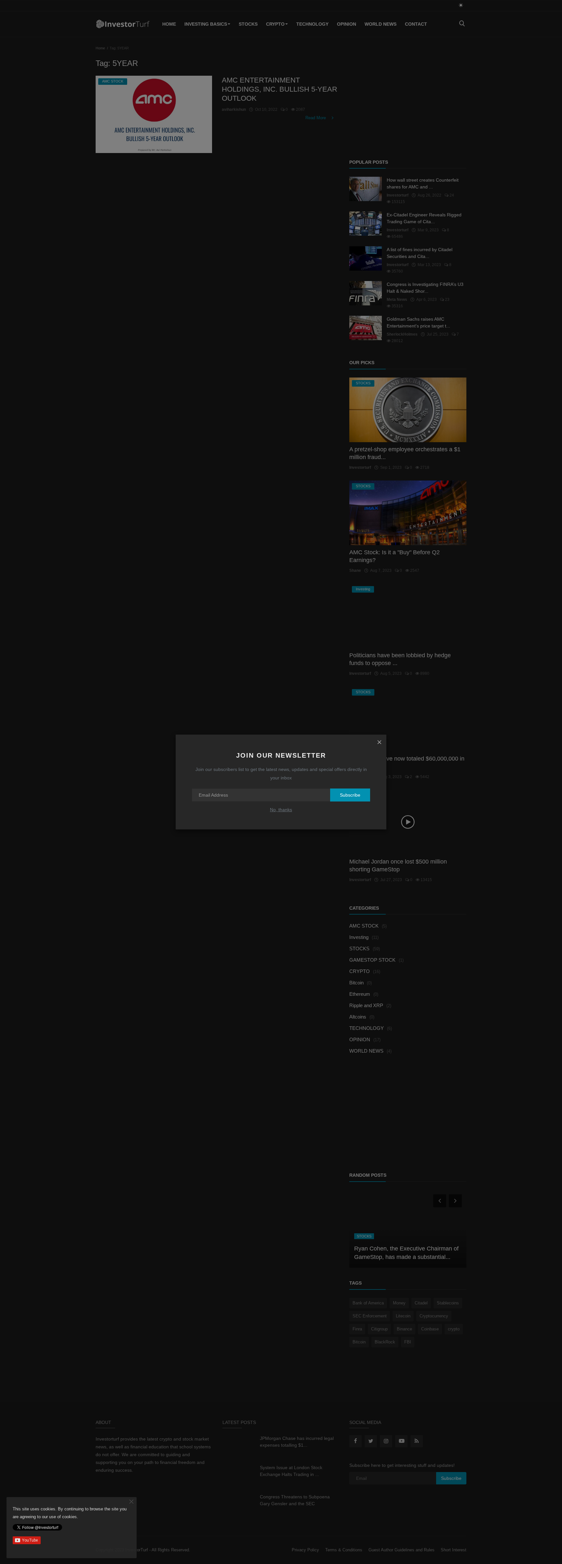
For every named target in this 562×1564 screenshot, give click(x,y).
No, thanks (281, 809)
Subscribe (350, 795)
